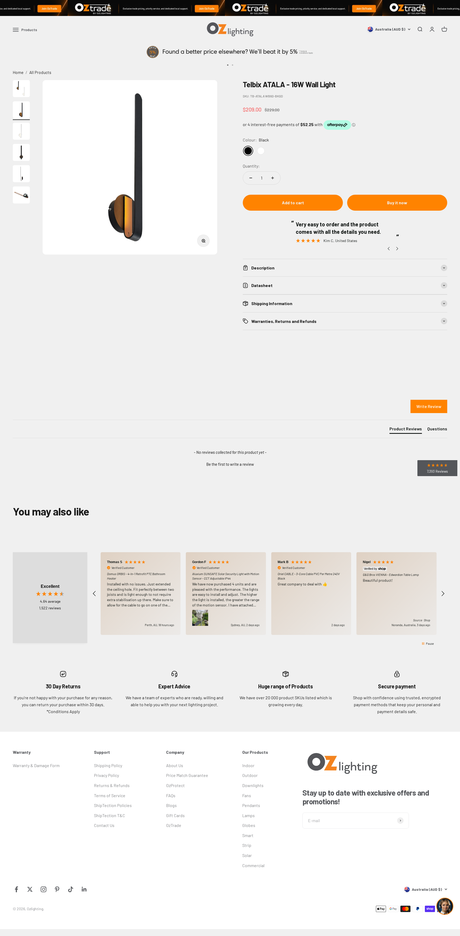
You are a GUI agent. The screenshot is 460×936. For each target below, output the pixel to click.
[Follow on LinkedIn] (84, 889)
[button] (230, 463)
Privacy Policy (106, 775)
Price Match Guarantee (187, 775)
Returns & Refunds (112, 785)
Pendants (251, 805)
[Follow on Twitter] (30, 889)
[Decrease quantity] (250, 178)
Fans (246, 795)
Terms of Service (109, 795)
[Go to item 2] (21, 110)
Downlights (253, 785)
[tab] (405, 430)
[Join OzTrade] (230, 8)
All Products (40, 72)
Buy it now (397, 202)
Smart (247, 835)
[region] (268, 593)
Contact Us (104, 825)
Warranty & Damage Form (36, 765)
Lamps (248, 815)
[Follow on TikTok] (70, 889)
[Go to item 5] (21, 174)
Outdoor (250, 775)
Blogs (171, 805)
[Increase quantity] (272, 178)
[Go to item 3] (21, 132)
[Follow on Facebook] (16, 889)
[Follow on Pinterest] (57, 889)
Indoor (248, 765)
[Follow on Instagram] (43, 889)
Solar (247, 855)
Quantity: (251, 165)
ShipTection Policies (113, 805)
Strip (246, 845)
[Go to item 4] (21, 153)
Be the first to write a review (230, 464)
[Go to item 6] (21, 195)
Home (18, 72)
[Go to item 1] (21, 89)
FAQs (170, 795)
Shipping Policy (108, 765)
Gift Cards (175, 815)
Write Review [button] (428, 406)
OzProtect (175, 785)
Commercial (253, 865)
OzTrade (173, 825)
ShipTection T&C (109, 815)
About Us (174, 765)
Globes (248, 825)
